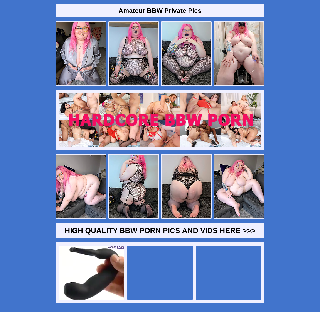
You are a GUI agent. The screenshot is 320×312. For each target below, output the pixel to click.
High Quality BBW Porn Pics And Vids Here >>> (160, 230)
